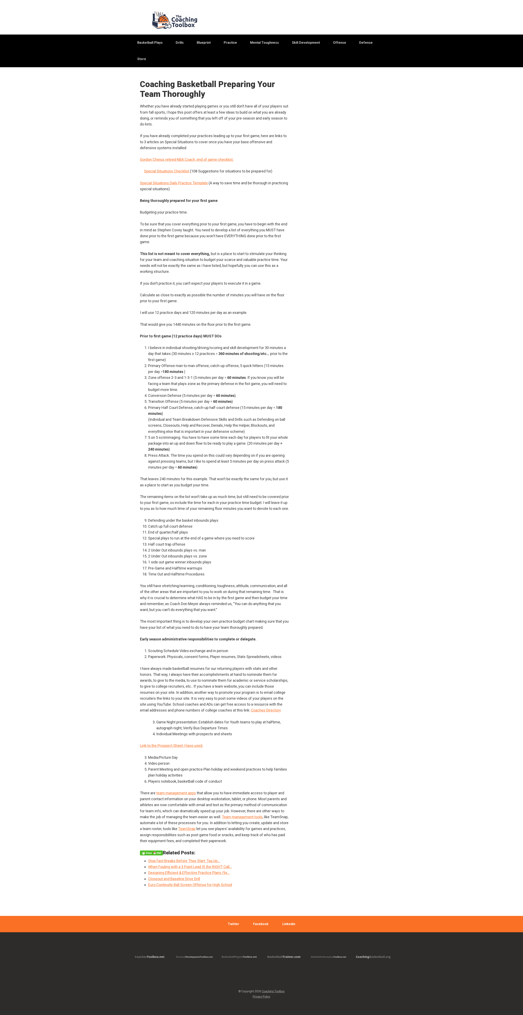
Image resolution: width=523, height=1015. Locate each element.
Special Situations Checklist (167, 171)
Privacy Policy (261, 996)
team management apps (176, 793)
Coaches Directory (266, 710)
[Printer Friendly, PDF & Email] (151, 852)
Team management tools (242, 817)
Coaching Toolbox (273, 991)
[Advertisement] (348, 181)
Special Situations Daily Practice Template (174, 183)
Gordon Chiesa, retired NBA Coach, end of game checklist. (187, 159)
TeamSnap (187, 829)
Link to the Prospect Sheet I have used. (171, 745)
